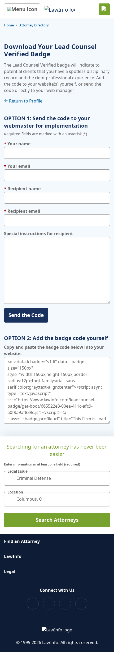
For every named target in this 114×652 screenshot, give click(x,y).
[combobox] (57, 478)
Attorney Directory (34, 25)
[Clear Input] (103, 478)
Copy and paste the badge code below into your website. (54, 350)
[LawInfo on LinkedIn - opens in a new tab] (81, 603)
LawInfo (12, 556)
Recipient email (22, 211)
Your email (17, 166)
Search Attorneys (57, 519)
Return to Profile (25, 101)
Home (9, 25)
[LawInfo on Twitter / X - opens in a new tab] (49, 603)
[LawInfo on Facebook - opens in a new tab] (33, 603)
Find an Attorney (22, 541)
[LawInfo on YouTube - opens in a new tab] (65, 603)
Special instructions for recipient (38, 233)
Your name (17, 144)
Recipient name (22, 189)
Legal (9, 571)
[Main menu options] (22, 9)
